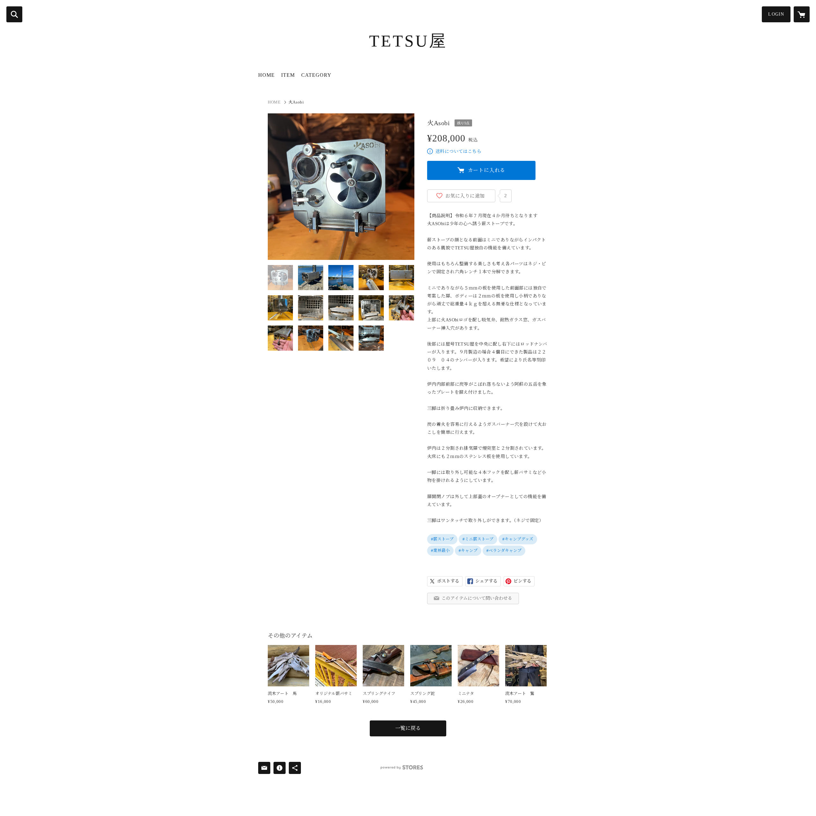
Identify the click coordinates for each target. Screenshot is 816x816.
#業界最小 (440, 550)
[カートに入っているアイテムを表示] (802, 14)
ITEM (288, 75)
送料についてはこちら (458, 151)
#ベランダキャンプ (503, 550)
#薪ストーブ (442, 539)
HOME (266, 75)
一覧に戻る (408, 728)
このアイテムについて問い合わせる (476, 598)
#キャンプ (468, 550)
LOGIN (776, 14)
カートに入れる (487, 170)
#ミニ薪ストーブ (478, 539)
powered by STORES (402, 767)
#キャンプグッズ (517, 539)
